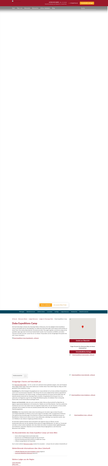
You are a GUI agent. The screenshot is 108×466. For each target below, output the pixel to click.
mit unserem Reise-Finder (60, 305)
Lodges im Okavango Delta (46, 319)
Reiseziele (27, 8)
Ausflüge (57, 311)
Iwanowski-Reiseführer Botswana (23, 453)
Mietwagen (21, 311)
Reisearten (35, 8)
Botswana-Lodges (28, 444)
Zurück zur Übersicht (82, 340)
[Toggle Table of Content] (24, 376)
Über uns (19, 8)
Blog (53, 8)
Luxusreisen (49, 311)
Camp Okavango (16, 462)
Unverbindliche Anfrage (83, 352)
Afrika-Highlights (45, 8)
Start (13, 8)
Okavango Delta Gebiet (20, 384)
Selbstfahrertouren (31, 311)
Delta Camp (15, 464)
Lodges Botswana (65, 311)
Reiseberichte (74, 311)
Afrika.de (14, 319)
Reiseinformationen (83, 311)
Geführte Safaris (41, 311)
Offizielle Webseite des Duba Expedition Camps (27, 451)
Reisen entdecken (45, 305)
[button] (103, 461)
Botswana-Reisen (22, 319)
